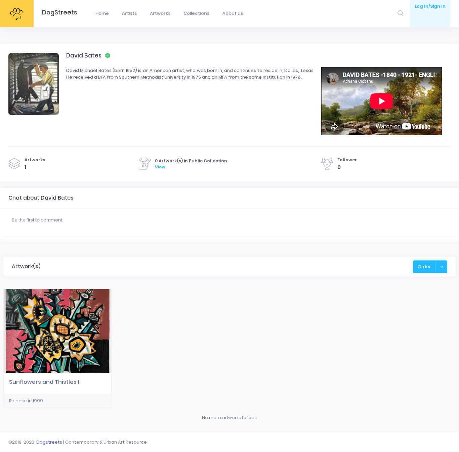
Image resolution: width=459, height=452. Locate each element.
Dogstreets (49, 442)
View (160, 167)
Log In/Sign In (430, 6)
